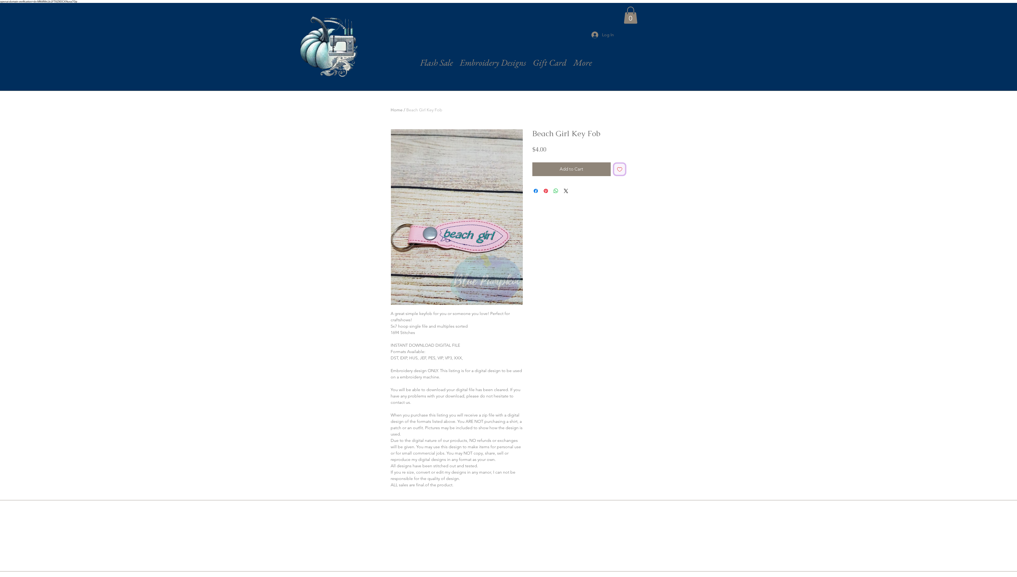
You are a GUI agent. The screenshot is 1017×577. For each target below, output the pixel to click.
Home (397, 109)
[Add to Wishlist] (620, 169)
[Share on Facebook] (536, 191)
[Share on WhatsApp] (556, 191)
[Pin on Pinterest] (546, 191)
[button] (630, 15)
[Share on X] (566, 191)
